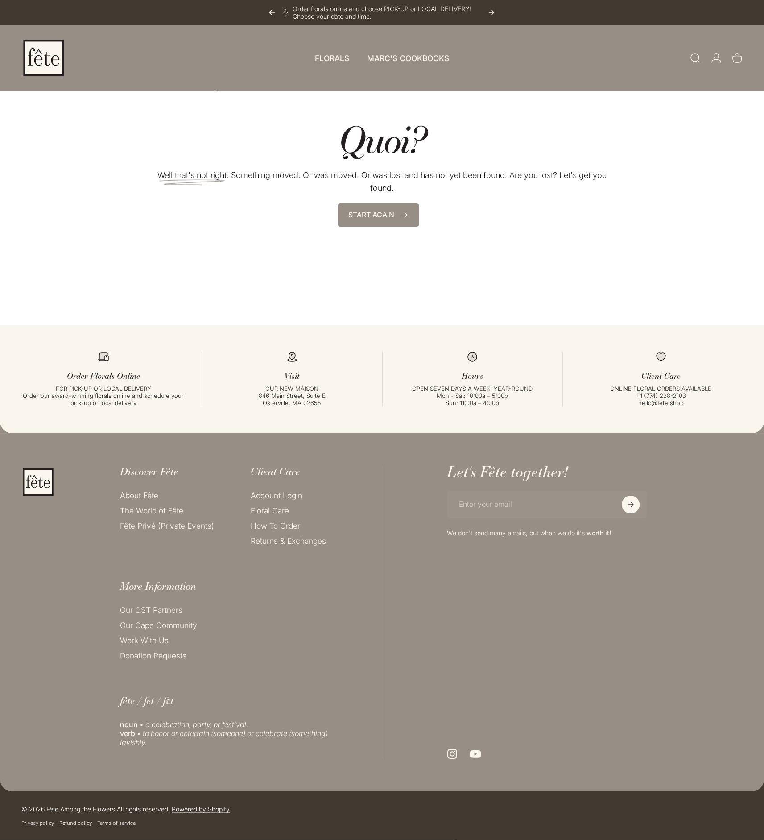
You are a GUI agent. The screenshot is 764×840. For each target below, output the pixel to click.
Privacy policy (37, 823)
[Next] (491, 12)
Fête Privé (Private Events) (167, 525)
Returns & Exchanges (288, 541)
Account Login (276, 495)
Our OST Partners (151, 610)
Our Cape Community (158, 625)
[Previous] (272, 12)
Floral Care (270, 510)
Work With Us (144, 640)
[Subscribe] (631, 504)
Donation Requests (153, 655)
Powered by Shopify (201, 809)
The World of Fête (151, 510)
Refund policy (75, 823)
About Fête (139, 495)
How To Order (275, 525)
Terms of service (116, 823)
